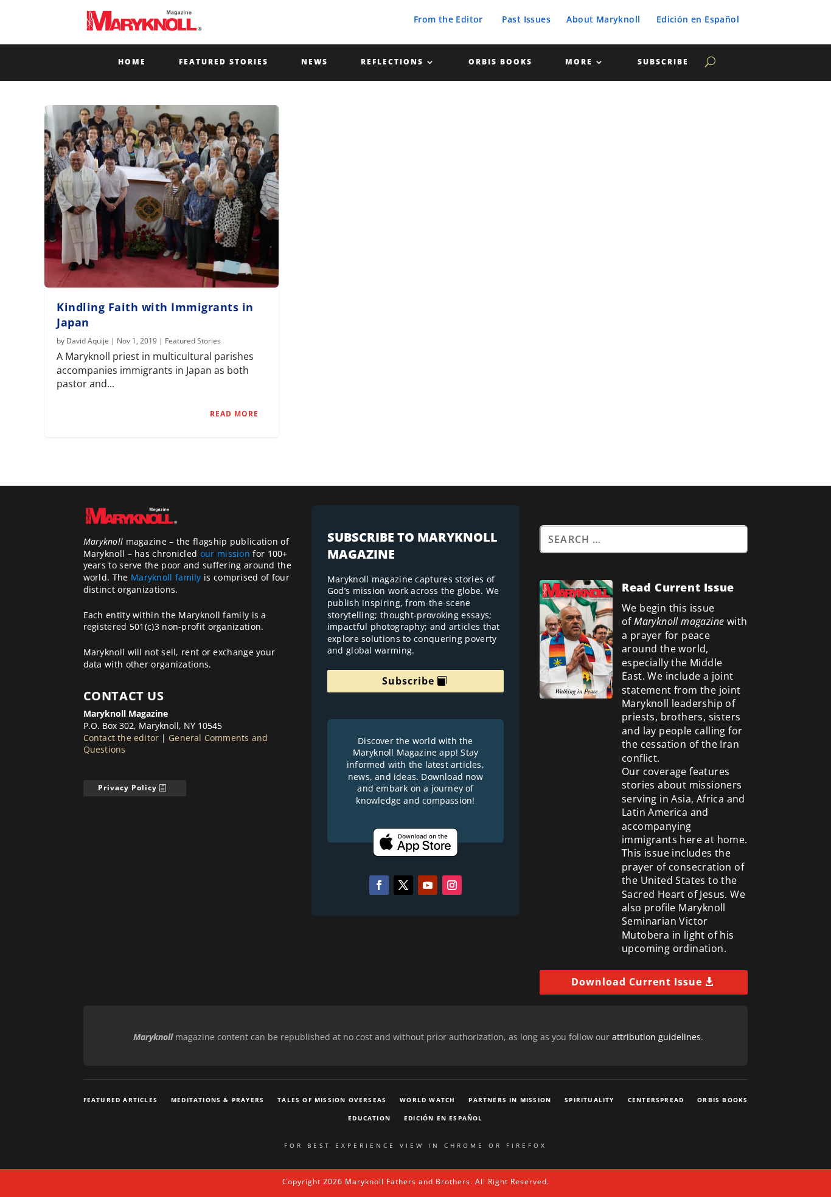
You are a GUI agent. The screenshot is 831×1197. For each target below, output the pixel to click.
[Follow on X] (403, 885)
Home (132, 62)
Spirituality (589, 1099)
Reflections (392, 62)
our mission (225, 553)
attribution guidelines (656, 1037)
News (314, 62)
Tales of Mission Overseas (331, 1099)
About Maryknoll (603, 19)
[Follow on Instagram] (452, 885)
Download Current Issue (636, 981)
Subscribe (663, 62)
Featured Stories (223, 62)
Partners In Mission (509, 1099)
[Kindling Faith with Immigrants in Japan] (161, 196)
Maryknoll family (166, 577)
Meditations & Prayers (217, 1099)
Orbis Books (500, 62)
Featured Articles (120, 1099)
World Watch (427, 1099)
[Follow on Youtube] (427, 885)
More (579, 62)
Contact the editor (121, 737)
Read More (234, 414)
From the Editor (448, 19)
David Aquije (87, 341)
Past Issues (526, 19)
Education (369, 1118)
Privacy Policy (127, 787)
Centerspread (656, 1099)
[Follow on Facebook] (379, 885)
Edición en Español (697, 19)
